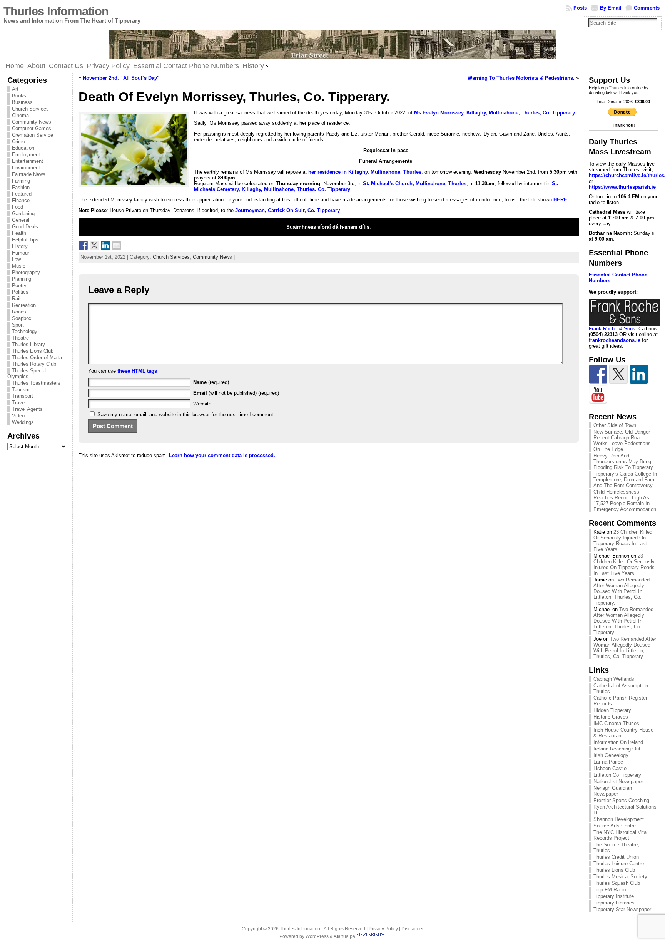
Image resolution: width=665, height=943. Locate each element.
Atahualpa (344, 936)
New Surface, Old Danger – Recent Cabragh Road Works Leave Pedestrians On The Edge (623, 440)
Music (18, 266)
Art (15, 89)
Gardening (23, 213)
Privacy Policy (383, 928)
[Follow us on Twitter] (618, 374)
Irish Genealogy (610, 755)
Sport (18, 325)
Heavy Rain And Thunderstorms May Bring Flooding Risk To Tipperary (623, 461)
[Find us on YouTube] (598, 394)
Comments (647, 8)
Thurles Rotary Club (34, 364)
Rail (16, 298)
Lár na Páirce (608, 762)
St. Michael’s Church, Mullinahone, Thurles (414, 183)
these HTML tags (137, 371)
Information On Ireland (618, 742)
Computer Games (31, 128)
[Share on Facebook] (83, 245)
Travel (19, 402)
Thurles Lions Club (32, 351)
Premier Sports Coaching (621, 800)
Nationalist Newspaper (618, 781)
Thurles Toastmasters (36, 383)
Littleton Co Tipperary (617, 775)
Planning (21, 279)
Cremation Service (32, 135)
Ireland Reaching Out (616, 749)
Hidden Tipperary (612, 710)
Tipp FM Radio (609, 890)
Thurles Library (28, 344)
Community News (31, 122)
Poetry (19, 285)
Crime (18, 141)
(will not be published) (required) (236, 393)
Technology (24, 331)
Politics (20, 292)
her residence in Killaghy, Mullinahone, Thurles (364, 172)
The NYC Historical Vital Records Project (620, 835)
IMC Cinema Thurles (616, 723)
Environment (26, 168)
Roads (19, 312)
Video (18, 416)
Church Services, (173, 257)
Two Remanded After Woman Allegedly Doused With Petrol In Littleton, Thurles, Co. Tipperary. (621, 591)
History (20, 246)
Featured (22, 194)
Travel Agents (27, 409)
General (20, 220)
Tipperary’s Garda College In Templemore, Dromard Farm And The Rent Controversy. (625, 479)
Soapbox (22, 318)
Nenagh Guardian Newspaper (612, 791)
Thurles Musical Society (620, 876)
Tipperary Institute (613, 896)
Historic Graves (610, 717)
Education (23, 148)
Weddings (23, 422)
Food (17, 207)
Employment (26, 154)
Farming (21, 181)
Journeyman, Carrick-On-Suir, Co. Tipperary (287, 210)
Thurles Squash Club (616, 883)
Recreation (24, 305)
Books (19, 96)
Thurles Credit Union (616, 857)
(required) (211, 382)
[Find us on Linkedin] (639, 374)
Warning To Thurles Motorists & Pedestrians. (521, 78)
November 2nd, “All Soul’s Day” (121, 78)
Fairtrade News (28, 174)
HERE (560, 200)
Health (19, 233)
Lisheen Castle (610, 768)
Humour (20, 253)
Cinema (20, 115)
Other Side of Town (614, 425)
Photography (26, 272)
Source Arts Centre (614, 826)
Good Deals (25, 226)
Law (16, 259)
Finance (21, 200)
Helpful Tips (25, 240)
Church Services (30, 109)
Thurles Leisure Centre (618, 863)
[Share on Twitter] (94, 245)
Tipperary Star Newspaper (622, 909)
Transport (22, 396)
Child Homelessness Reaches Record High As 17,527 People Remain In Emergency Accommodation (624, 500)
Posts (580, 8)
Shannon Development (618, 819)
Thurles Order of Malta (37, 357)
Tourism (21, 389)
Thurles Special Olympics (27, 373)
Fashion (21, 187)
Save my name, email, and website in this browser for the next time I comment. (186, 414)
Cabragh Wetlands (613, 679)
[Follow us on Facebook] (598, 374)
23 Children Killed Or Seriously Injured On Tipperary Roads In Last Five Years (622, 540)
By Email (611, 8)
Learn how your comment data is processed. (222, 455)
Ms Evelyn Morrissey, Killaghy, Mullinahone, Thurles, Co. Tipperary (494, 113)
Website (202, 404)
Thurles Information (56, 11)
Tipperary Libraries (614, 903)
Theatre (20, 338)
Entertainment (27, 161)
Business (22, 102)
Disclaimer (412, 928)
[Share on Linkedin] (105, 245)
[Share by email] (116, 245)
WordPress (317, 936)
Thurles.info (620, 87)
